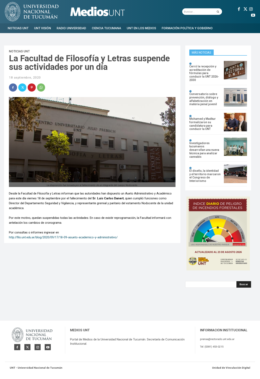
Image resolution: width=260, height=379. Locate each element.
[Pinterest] (32, 87)
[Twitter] (245, 8)
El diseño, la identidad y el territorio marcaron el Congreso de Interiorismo (205, 175)
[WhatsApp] (41, 87)
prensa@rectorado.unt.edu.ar (217, 339)
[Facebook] (239, 8)
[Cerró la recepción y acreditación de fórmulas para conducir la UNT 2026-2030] (235, 70)
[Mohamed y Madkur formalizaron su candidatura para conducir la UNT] (235, 122)
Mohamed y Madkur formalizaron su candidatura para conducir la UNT (202, 124)
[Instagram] (251, 8)
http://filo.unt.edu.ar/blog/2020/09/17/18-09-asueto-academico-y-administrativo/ (63, 237)
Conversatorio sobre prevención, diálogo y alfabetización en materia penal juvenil (203, 99)
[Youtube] (253, 15)
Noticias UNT (19, 51)
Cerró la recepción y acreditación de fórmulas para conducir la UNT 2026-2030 (204, 73)
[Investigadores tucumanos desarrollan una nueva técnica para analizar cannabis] (235, 147)
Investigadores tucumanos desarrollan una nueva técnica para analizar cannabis (204, 149)
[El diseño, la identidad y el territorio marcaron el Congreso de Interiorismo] (235, 174)
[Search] (218, 11)
